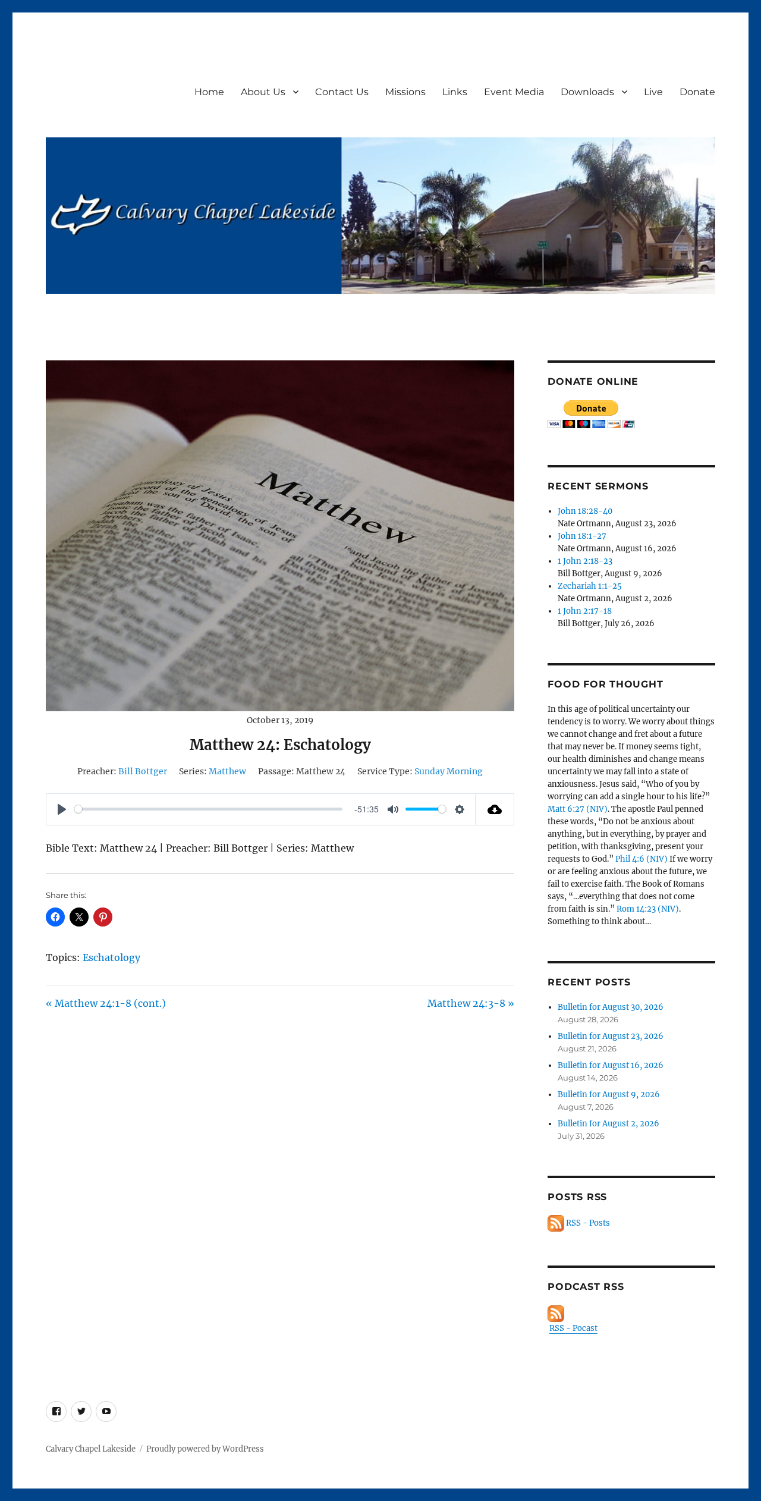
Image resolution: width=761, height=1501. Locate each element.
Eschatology (111, 957)
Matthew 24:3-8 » (470, 1003)
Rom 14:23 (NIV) (648, 909)
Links (454, 92)
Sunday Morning (448, 771)
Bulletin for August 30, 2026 (610, 1007)
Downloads (587, 92)
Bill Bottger (142, 771)
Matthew (227, 771)
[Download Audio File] (495, 809)
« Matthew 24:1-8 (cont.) (106, 1003)
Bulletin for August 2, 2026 (608, 1124)
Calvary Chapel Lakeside (91, 1449)
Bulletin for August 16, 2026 (610, 1065)
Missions (405, 92)
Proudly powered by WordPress (205, 1449)
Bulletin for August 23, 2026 (610, 1036)
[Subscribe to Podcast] (631, 1313)
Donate (697, 92)
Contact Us (342, 92)
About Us (263, 92)
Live (653, 92)
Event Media (514, 92)
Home (209, 92)
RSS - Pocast (573, 1328)
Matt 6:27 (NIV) (578, 809)
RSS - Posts (587, 1223)
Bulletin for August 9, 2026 (609, 1094)
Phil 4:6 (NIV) (641, 859)
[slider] (208, 809)
